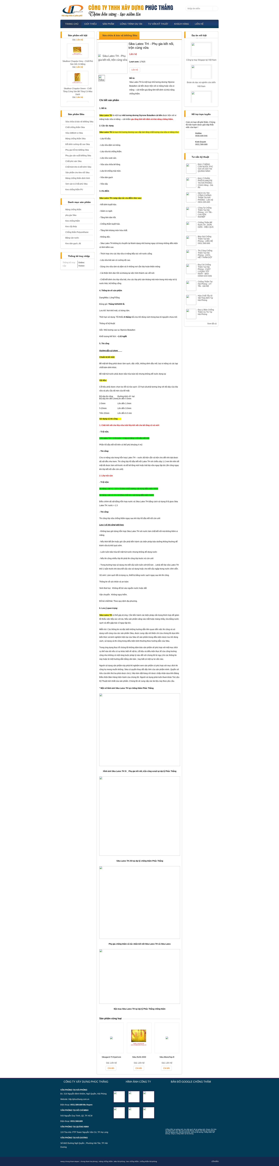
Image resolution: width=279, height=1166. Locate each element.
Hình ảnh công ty (138, 1081)
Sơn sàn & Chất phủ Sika (76, 184)
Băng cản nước (72, 238)
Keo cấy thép (71, 226)
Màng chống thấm (73, 209)
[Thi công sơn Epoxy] (134, 1112)
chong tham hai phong (89, 1161)
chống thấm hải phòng (148, 1161)
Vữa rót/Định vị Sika (74, 133)
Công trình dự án (131, 24)
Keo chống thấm (72, 221)
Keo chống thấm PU (74, 189)
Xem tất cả (212, 324)
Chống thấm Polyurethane (76, 232)
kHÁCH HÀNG (181, 24)
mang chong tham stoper (69, 1161)
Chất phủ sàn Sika (73, 161)
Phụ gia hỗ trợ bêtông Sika (77, 150)
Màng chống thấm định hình (77, 178)
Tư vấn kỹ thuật (158, 24)
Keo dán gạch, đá (73, 243)
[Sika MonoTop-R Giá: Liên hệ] (167, 1052)
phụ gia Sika (70, 215)
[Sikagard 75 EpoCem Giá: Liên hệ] (111, 1052)
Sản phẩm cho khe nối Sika (77, 172)
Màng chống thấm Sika (75, 139)
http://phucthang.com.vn (78, 1099)
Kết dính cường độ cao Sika (77, 144)
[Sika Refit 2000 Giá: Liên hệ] (139, 1052)
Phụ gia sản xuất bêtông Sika (78, 155)
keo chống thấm (132, 1161)
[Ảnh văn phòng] (119, 1096)
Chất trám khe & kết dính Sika (78, 167)
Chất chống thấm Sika (75, 127)
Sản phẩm (108, 24)
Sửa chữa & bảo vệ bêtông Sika (79, 122)
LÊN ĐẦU (215, 1161)
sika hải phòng (119, 1161)
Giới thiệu (90, 24)
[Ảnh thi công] (119, 1112)
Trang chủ (71, 24)
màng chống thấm (106, 1161)
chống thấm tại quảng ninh (174, 1129)
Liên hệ (199, 24)
